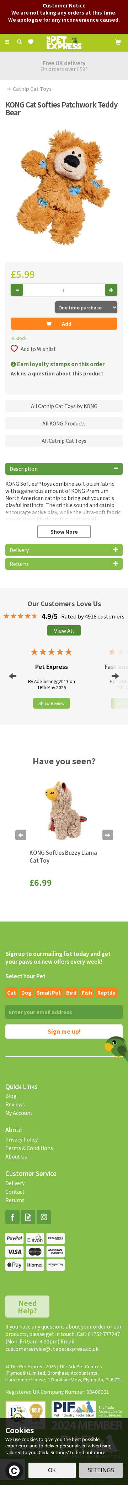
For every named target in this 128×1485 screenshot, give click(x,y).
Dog (26, 992)
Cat (11, 992)
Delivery (15, 1183)
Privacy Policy (21, 1139)
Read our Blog (28, 1217)
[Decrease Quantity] (17, 290)
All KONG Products (64, 423)
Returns (15, 1200)
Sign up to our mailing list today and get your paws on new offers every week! (58, 957)
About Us (16, 1156)
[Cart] (118, 41)
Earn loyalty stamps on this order (60, 364)
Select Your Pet (25, 976)
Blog (11, 1095)
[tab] (64, 469)
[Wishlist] (32, 42)
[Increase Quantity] (111, 290)
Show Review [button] (51, 703)
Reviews (15, 1104)
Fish (87, 992)
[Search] (19, 42)
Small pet (49, 992)
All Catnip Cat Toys (64, 440)
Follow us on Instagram (44, 1217)
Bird (71, 992)
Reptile (106, 992)
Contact (15, 1191)
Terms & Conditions (29, 1147)
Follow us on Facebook (12, 1217)
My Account (18, 1112)
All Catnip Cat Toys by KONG (64, 405)
